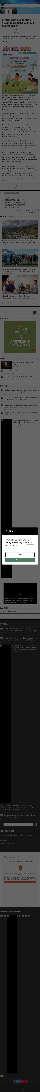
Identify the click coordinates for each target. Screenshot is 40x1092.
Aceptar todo (20, 560)
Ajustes (20, 554)
